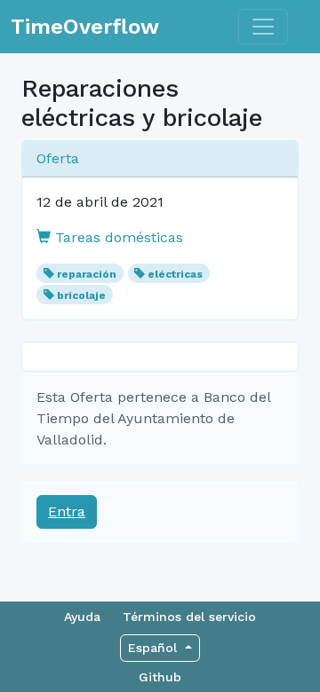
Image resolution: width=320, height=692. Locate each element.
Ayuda (82, 616)
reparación (86, 274)
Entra (66, 511)
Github (160, 677)
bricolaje (81, 295)
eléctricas (175, 274)
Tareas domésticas (117, 237)
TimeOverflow (85, 26)
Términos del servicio (189, 616)
